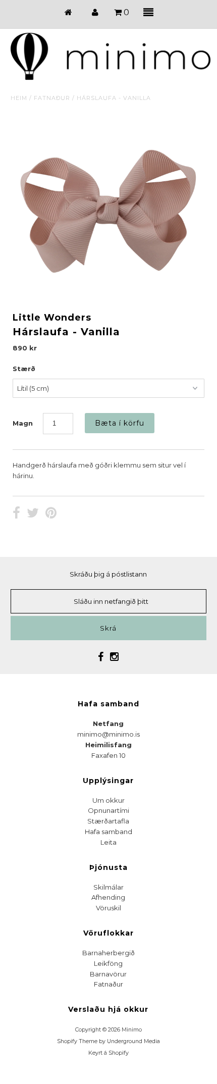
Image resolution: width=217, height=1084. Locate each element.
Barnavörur (108, 974)
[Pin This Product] (51, 514)
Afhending (108, 897)
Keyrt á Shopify (108, 1053)
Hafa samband (108, 832)
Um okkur (108, 800)
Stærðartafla (108, 821)
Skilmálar (108, 887)
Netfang (108, 723)
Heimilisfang (108, 745)
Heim (19, 97)
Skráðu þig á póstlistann (108, 574)
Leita (108, 842)
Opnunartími (108, 810)
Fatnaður (52, 97)
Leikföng (108, 963)
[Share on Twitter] (33, 514)
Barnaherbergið (108, 953)
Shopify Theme (77, 1041)
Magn (23, 423)
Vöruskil (108, 908)
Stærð (24, 369)
